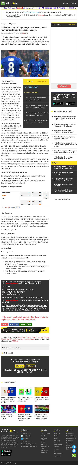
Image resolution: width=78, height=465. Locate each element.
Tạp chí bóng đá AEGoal (62, 199)
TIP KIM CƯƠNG (32, 87)
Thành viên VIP (42, 82)
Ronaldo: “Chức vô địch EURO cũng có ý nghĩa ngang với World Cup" (37, 122)
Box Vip (30, 82)
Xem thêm (71, 24)
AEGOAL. (15, 341)
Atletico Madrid (58, 453)
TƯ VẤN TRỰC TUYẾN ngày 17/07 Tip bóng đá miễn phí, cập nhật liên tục (64, 167)
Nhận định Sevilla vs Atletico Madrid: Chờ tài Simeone (63, 157)
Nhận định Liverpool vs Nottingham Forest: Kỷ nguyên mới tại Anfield (41, 415)
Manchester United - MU (57, 441)
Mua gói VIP (14, 324)
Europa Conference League (16, 258)
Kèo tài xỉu (69, 445)
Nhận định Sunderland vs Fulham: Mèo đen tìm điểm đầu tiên (25, 398)
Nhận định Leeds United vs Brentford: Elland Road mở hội (42, 398)
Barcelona (56, 449)
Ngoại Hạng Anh (45, 433)
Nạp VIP (4, 324)
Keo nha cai (69, 443)
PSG (55, 451)
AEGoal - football (27, 446)
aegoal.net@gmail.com (29, 444)
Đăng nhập (65, 3)
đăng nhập (64, 86)
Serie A (43, 436)
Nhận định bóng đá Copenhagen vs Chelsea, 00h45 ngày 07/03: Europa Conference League (25, 338)
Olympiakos (57, 456)
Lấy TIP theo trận (32, 92)
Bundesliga (44, 444)
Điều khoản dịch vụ (26, 441)
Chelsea (56, 438)
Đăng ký (73, 3)
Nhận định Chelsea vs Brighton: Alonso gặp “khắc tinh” (7, 415)
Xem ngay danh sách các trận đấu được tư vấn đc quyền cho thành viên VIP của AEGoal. (24, 318)
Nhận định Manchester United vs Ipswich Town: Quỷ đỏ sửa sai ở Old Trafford (25, 415)
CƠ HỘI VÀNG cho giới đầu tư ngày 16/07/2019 (63, 173)
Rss (34, 446)
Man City (56, 436)
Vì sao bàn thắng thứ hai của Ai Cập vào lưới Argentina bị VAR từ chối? (37, 114)
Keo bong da (69, 440)
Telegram (26, 438)
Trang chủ (4, 24)
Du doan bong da (71, 438)
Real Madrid (57, 433)
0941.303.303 (29, 372)
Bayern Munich (58, 444)
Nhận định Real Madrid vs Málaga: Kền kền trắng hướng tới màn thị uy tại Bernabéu (8, 398)
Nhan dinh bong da (71, 436)
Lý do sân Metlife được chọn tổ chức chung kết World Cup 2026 (36, 99)
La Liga (43, 442)
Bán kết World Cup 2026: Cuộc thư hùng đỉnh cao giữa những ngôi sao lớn (37, 106)
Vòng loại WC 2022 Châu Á (44, 451)
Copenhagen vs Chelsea (13, 348)
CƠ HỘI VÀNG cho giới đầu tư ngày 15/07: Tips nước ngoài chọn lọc (63, 179)
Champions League (44, 438)
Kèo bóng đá (70, 433)
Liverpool (56, 446)
